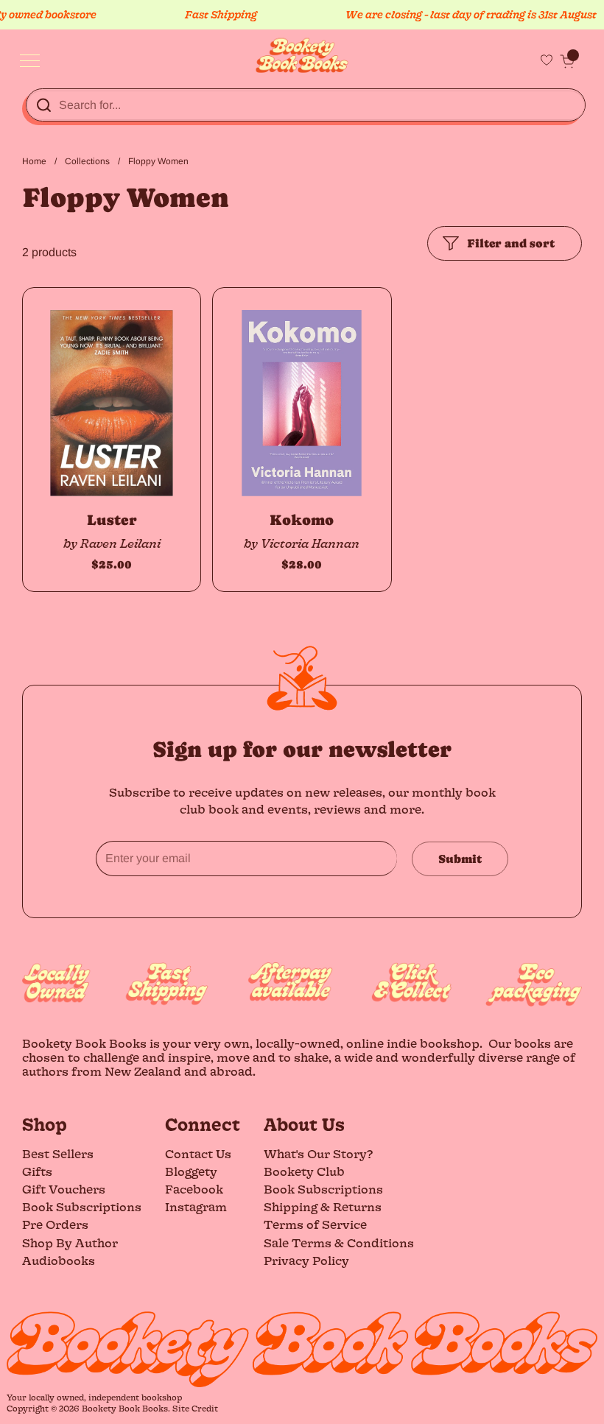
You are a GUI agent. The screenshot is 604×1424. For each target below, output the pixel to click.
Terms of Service (315, 1224)
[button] (567, 61)
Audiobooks (58, 1260)
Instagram (196, 1206)
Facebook (194, 1189)
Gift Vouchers (63, 1189)
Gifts (37, 1171)
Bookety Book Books (125, 1408)
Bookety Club (304, 1171)
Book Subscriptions (81, 1206)
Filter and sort (511, 243)
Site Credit (195, 1408)
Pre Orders (55, 1224)
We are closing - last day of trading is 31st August (457, 14)
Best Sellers (58, 1153)
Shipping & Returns (323, 1206)
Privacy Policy (306, 1260)
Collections (87, 161)
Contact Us (198, 1153)
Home (34, 161)
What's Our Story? (318, 1153)
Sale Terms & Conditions (339, 1242)
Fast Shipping (208, 14)
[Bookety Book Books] (302, 55)
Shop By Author (70, 1242)
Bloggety (191, 1171)
